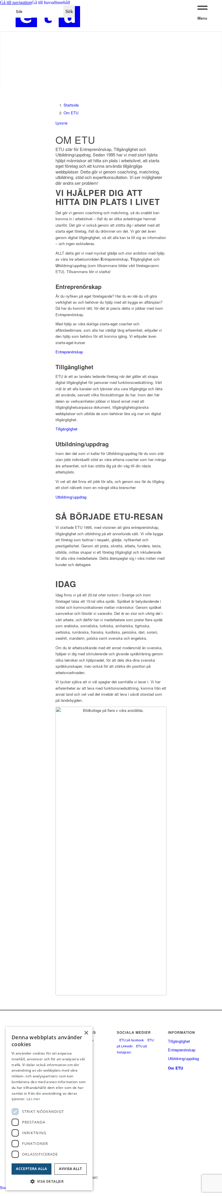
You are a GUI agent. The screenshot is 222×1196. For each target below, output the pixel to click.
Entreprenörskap (69, 351)
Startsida (71, 105)
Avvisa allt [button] (70, 1168)
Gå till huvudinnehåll (51, 2)
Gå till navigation (16, 2)
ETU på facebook (131, 1040)
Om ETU (71, 112)
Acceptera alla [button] (31, 1168)
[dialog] (49, 1108)
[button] (200, 1174)
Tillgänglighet (66, 429)
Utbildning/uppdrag (71, 497)
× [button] (86, 1033)
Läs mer (33, 1098)
